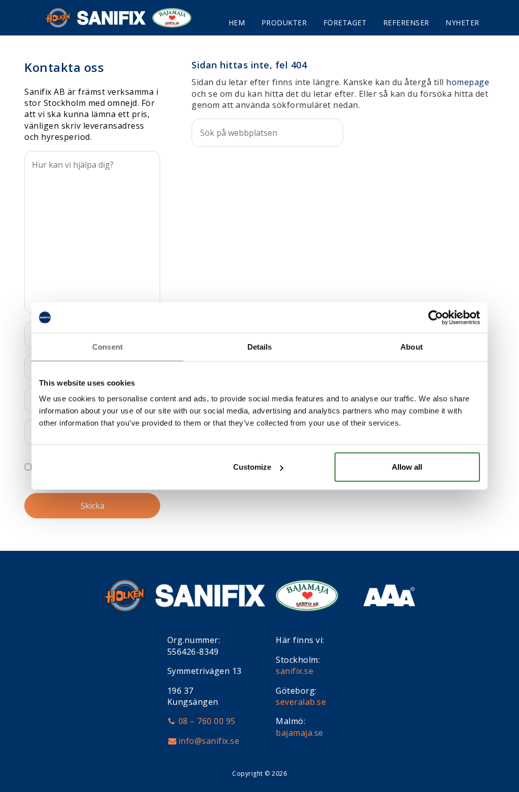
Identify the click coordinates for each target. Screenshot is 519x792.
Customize (252, 467)
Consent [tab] (107, 346)
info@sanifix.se (209, 740)
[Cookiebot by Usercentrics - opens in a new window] (435, 317)
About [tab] (411, 346)
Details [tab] (259, 346)
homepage (467, 82)
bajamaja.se (299, 732)
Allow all (407, 467)
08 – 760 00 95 (207, 721)
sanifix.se (294, 670)
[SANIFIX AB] (133, 17)
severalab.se (301, 701)
